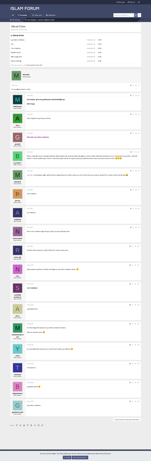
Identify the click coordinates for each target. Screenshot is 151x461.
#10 (138, 246)
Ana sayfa (13, 15)
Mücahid (15, 30)
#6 (139, 171)
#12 (138, 284)
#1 (139, 85)
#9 (139, 227)
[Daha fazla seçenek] (136, 15)
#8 (139, 208)
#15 (138, 345)
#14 (138, 324)
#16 (138, 363)
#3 (139, 114)
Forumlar (23, 15)
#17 (138, 382)
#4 (139, 133)
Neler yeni (38, 15)
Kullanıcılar (51, 15)
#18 (138, 401)
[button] (29, 15)
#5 (139, 152)
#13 (138, 305)
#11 (138, 265)
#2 (139, 95)
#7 (139, 190)
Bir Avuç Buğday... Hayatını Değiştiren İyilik (27, 20)
